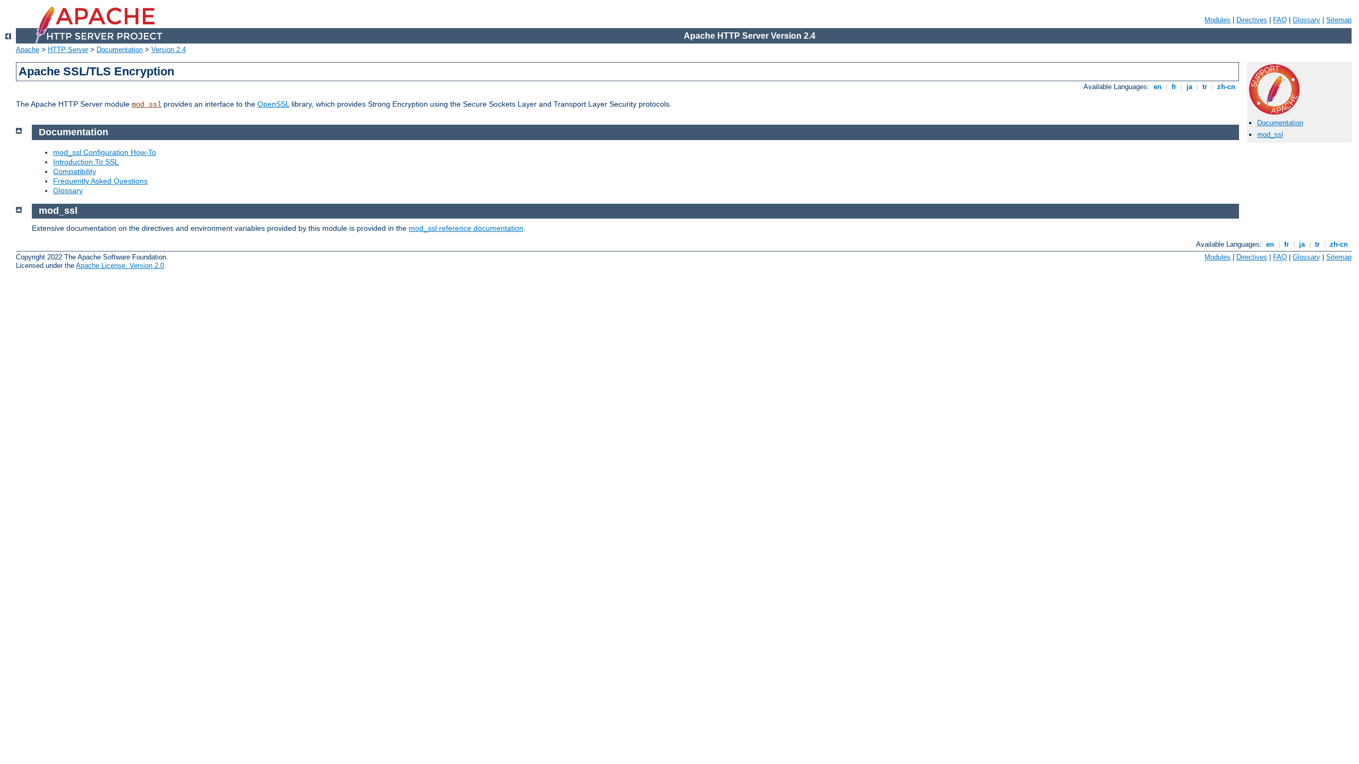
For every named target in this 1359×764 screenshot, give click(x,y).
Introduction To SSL (86, 162)
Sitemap (1339, 20)
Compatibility (74, 171)
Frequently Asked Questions (100, 181)
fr (1174, 87)
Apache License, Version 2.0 (120, 266)
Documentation (120, 50)
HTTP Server (68, 50)
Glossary (1306, 20)
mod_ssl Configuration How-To (104, 152)
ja (1189, 87)
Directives (1251, 20)
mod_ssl (146, 104)
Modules (1218, 20)
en (1157, 87)
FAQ (1280, 20)
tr (1204, 87)
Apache (27, 50)
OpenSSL (273, 104)
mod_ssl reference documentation (466, 228)
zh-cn (1226, 87)
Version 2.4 (168, 50)
